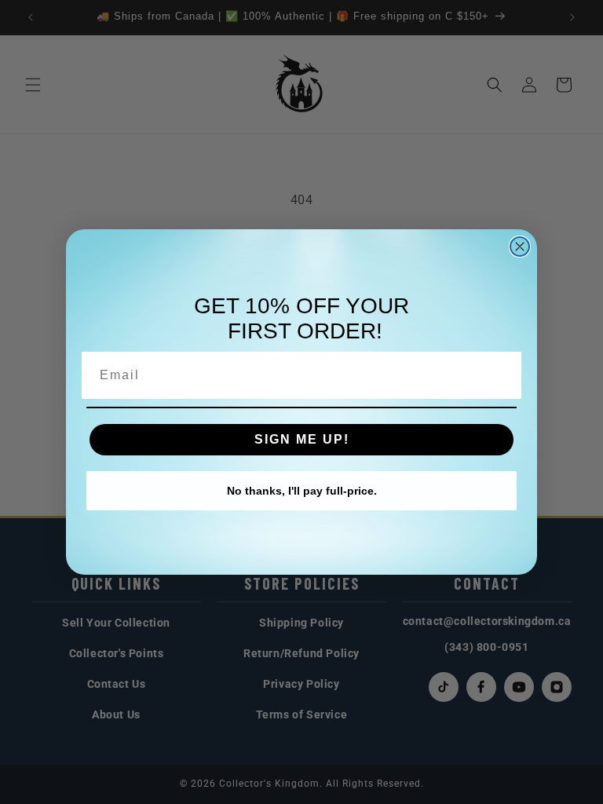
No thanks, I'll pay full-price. (302, 490)
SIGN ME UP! (301, 439)
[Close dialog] (519, 246)
